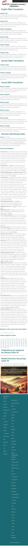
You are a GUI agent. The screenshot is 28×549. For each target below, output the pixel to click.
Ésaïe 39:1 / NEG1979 (4, 94)
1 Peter (13, 517)
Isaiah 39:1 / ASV (4, 21)
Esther (4, 445)
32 (12, 342)
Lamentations (14, 412)
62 (26, 345)
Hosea (12, 420)
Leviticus (5, 404)
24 (21, 340)
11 (18, 338)
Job (4, 448)
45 (14, 343)
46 (17, 343)
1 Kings (5, 427)
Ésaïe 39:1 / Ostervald (5, 125)
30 (8, 342)
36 (21, 342)
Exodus (5, 401)
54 (8, 345)
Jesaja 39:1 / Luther (4, 64)
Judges (5, 416)
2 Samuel (5, 424)
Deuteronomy (6, 410)
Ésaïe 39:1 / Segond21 (5, 86)
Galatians (13, 482)
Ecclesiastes (14, 400)
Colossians (13, 491)
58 (17, 345)
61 (23, 345)
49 (23, 343)
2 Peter (13, 520)
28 (3, 342)
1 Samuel (5, 421)
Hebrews (13, 512)
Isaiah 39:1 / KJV (3, 13)
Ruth (4, 418)
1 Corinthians (14, 476)
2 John (12, 526)
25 (23, 340)
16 (3, 340)
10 (16, 338)
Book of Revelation (13, 536)
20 (12, 340)
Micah (12, 435)
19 (10, 340)
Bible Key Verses (7, 365)
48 (21, 343)
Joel (12, 423)
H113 (20, 204)
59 (19, 345)
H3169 (11, 261)
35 (19, 342)
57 (14, 345)
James (12, 515)
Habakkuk (13, 441)
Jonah (12, 432)
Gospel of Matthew (13, 458)
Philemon (13, 509)
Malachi (13, 453)
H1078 (16, 201)
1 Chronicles (6, 433)
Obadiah (13, 429)
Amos (12, 426)
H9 (11, 232)
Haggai (13, 447)
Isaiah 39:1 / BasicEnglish (6, 29)
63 (1, 347)
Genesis (5, 398)
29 (5, 342)
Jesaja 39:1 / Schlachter (5, 72)
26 (26, 340)
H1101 (13, 209)
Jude (12, 532)
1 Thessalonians (15, 494)
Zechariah (13, 450)
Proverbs (5, 454)
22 (17, 340)
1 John (12, 523)
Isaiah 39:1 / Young (4, 52)
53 (5, 345)
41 (5, 343)
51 (1, 345)
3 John (12, 529)
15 (1, 340)
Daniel (12, 417)
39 (1, 343)
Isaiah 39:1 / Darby (4, 36)
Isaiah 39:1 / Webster (4, 44)
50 (26, 343)
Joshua (5, 413)
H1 (8, 197)
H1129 (11, 177)
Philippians (13, 488)
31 (10, 342)
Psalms (5, 451)
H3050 (6, 261)
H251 (10, 199)
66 (8, 347)
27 (1, 342)
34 (17, 342)
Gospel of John (14, 468)
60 (21, 345)
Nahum (13, 438)
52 (3, 345)
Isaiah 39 (2, 137)
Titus (12, 506)
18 (8, 340)
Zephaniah (13, 444)
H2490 (17, 307)
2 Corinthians (14, 479)
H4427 (14, 206)
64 (3, 347)
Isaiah (12, 406)
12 (21, 338)
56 (12, 345)
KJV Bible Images (15, 365)
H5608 (8, 228)
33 (14, 342)
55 (10, 345)
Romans (13, 474)
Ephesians (13, 485)
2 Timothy (13, 503)
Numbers (5, 407)
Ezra (4, 439)
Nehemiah (5, 442)
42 (8, 343)
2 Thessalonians (15, 497)
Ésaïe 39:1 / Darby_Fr (4, 110)
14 (25, 338)
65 (5, 347)
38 (26, 342)
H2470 (12, 307)
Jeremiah (13, 409)
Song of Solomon (15, 403)
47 (19, 343)
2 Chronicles (6, 436)
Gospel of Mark (14, 462)
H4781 (14, 175)
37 (23, 342)
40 (3, 343)
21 (14, 340)
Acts (12, 471)
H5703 (11, 165)
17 (5, 340)
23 (19, 340)
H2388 (14, 256)
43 (10, 343)
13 (23, 338)
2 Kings (5, 430)
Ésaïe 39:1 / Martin (4, 117)
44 (12, 343)
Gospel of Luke (14, 465)
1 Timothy (13, 500)
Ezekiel (13, 415)
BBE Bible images (23, 365)
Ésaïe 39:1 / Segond (4, 102)
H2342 (7, 307)
